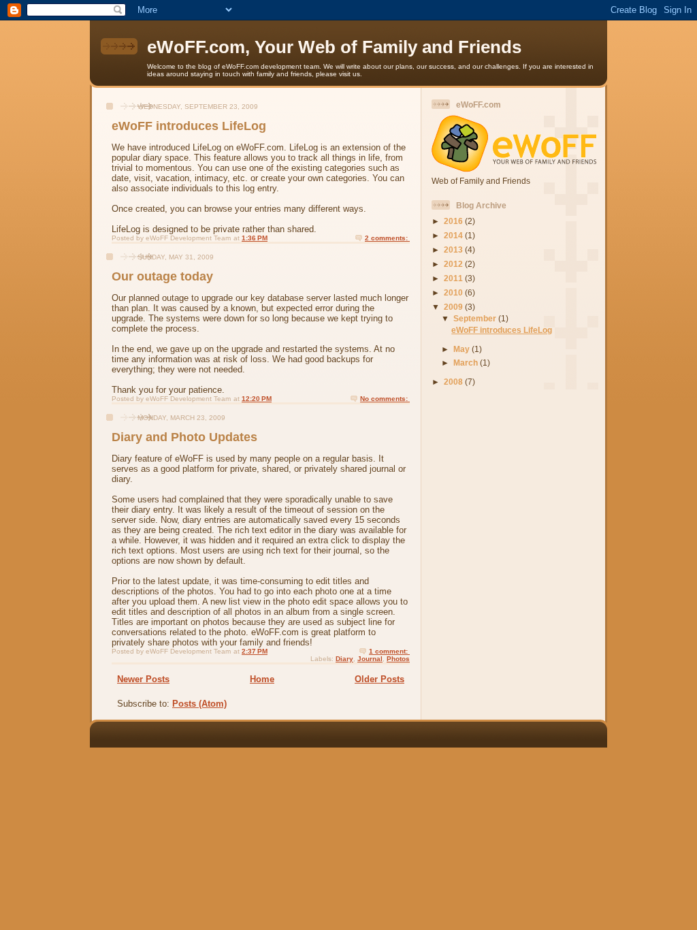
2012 (454, 263)
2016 (454, 221)
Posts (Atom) (199, 704)
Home (262, 679)
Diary (344, 658)
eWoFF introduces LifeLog (189, 126)
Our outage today (162, 276)
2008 (454, 381)
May (462, 348)
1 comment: (389, 651)
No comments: (385, 398)
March (466, 362)
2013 (454, 249)
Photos (398, 658)
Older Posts (379, 679)
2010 (454, 292)
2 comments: (387, 238)
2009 (454, 306)
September (475, 318)
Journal (370, 658)
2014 (454, 235)
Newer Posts (143, 679)
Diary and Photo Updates (184, 437)
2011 (454, 278)
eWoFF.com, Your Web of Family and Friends (334, 47)
